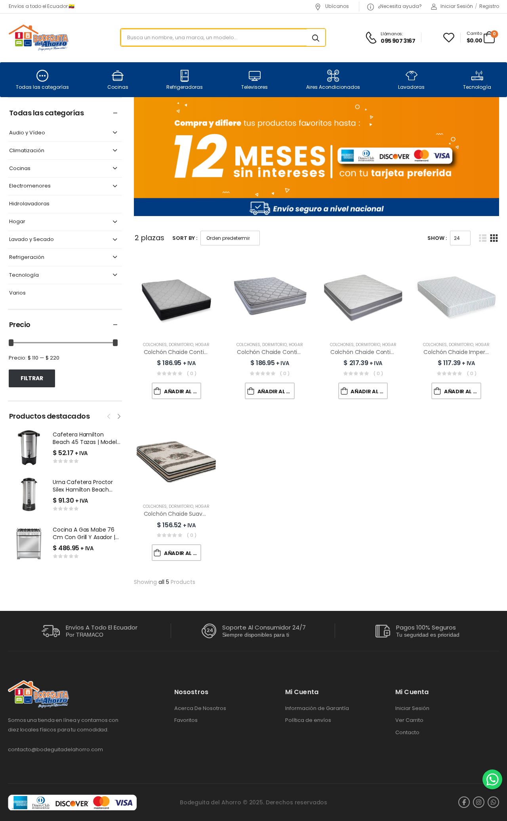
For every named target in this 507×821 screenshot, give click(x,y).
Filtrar (32, 378)
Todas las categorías (42, 87)
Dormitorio (181, 345)
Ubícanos (336, 6)
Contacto (407, 732)
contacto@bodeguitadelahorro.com (55, 749)
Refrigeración (26, 257)
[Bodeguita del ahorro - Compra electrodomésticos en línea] (38, 37)
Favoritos (186, 720)
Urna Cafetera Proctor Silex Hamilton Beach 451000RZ (83, 489)
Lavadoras (411, 87)
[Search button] (315, 37)
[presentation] (109, 415)
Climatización (26, 150)
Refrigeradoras (184, 87)
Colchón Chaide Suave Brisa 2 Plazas (193, 514)
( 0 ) (191, 373)
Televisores (254, 87)
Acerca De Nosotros (200, 708)
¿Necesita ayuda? (399, 6)
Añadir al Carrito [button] (182, 391)
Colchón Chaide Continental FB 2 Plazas (384, 352)
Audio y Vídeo (27, 133)
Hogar (17, 221)
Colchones (155, 345)
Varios (17, 293)
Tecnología (477, 87)
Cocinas (117, 87)
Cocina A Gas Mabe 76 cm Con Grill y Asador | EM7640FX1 (84, 537)
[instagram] (478, 802)
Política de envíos (308, 720)
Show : (437, 238)
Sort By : (184, 238)
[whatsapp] (493, 802)
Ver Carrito (409, 720)
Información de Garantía (317, 708)
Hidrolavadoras (29, 204)
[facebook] (464, 802)
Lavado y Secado (31, 239)
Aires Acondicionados (333, 87)
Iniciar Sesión (412, 708)
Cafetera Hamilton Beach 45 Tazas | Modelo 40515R (86, 442)
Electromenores (30, 186)
